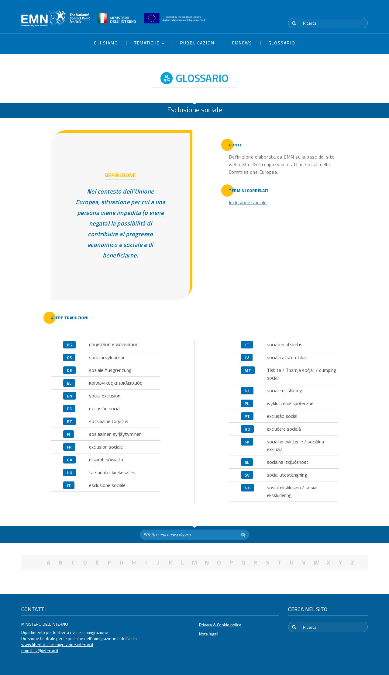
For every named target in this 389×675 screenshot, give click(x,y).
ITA (349, 12)
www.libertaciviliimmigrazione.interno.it (57, 644)
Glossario (281, 43)
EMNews (242, 43)
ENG (364, 12)
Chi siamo (106, 43)
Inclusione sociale (248, 202)
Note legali (208, 634)
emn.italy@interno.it (39, 650)
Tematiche (147, 43)
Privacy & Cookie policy (220, 624)
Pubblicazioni (198, 43)
